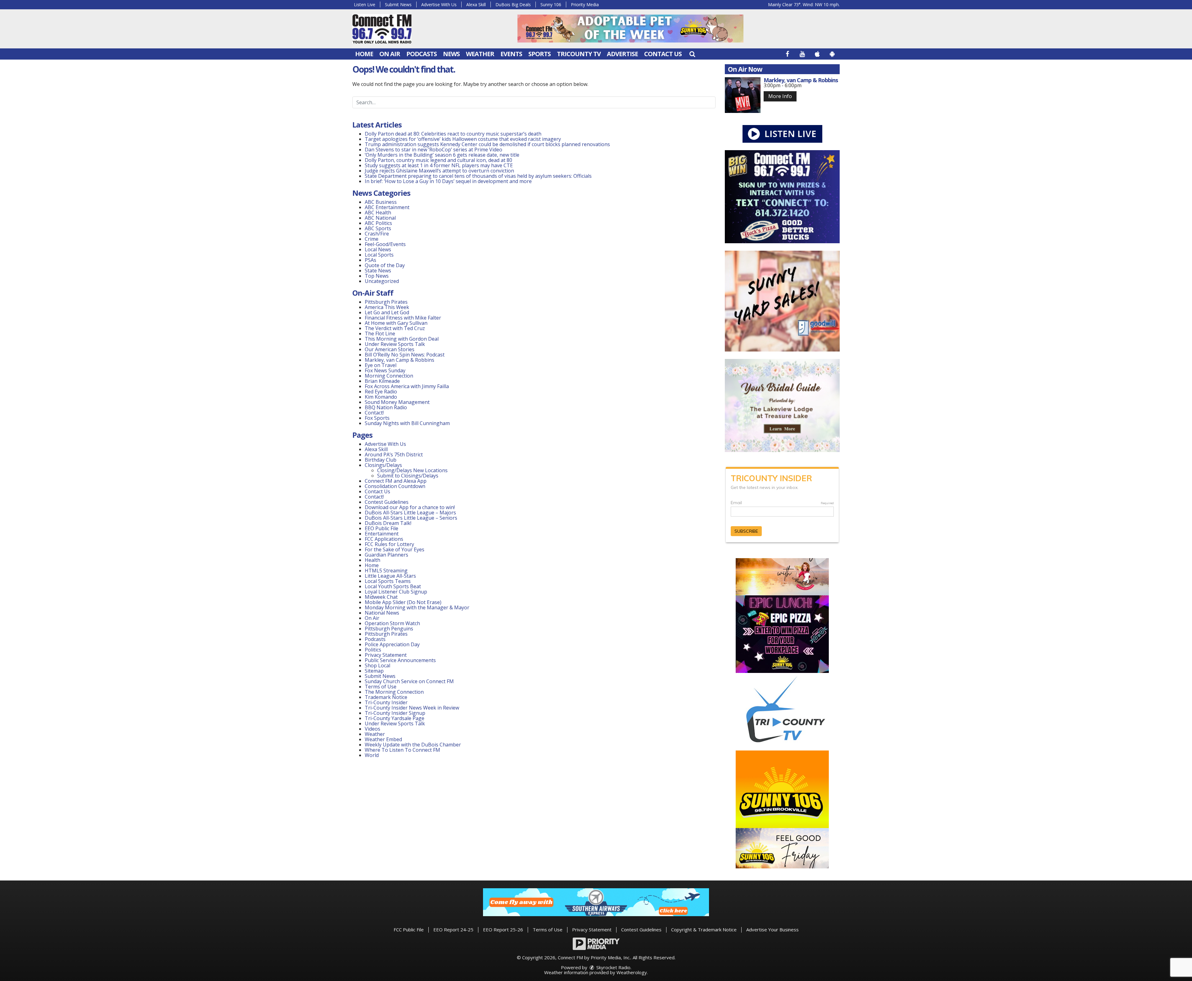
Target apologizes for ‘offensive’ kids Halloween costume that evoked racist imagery (463, 139)
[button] (692, 54)
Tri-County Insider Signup (395, 713)
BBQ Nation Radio (386, 407)
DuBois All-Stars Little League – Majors (410, 512)
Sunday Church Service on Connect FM (409, 681)
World (372, 755)
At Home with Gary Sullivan (396, 323)
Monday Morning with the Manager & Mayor (417, 607)
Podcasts (421, 54)
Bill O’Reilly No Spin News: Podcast (405, 354)
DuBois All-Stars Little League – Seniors (411, 517)
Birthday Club (380, 459)
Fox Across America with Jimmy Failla (407, 386)
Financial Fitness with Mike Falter (403, 317)
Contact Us (663, 54)
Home (364, 54)
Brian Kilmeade (382, 381)
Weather (480, 54)
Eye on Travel (380, 365)
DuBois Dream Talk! (388, 523)
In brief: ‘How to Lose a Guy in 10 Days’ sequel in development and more (448, 181)
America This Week (387, 307)
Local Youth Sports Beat (393, 586)
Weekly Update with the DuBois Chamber (413, 744)
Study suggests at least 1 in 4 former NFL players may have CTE (439, 165)
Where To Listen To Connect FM (402, 749)
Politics (373, 649)
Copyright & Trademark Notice (704, 929)
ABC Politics (378, 223)
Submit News (398, 4)
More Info (780, 96)
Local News (378, 249)
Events (511, 54)
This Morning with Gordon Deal (402, 338)
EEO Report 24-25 (453, 929)
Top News (377, 275)
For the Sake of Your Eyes (394, 549)
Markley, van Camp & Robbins (399, 359)
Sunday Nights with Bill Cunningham (407, 423)
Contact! (374, 412)
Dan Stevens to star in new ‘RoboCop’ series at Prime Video (433, 149)
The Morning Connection (394, 691)
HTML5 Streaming (386, 570)
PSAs (370, 260)
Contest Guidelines (387, 502)
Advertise (622, 54)
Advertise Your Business (772, 929)
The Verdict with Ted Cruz (395, 328)
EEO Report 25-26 (503, 929)
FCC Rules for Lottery (389, 544)
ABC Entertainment (387, 207)
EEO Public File (381, 528)
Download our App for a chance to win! (410, 507)
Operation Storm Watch (392, 623)
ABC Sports (378, 228)
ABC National (380, 217)
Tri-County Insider (386, 702)
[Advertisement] (630, 29)
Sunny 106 (550, 4)
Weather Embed (383, 739)
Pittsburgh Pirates (386, 301)
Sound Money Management (397, 402)
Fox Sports (377, 417)
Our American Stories (389, 349)
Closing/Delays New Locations (412, 470)
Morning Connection (389, 375)
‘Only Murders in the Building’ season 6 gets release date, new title (442, 154)
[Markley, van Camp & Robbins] (743, 95)
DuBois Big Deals (513, 4)
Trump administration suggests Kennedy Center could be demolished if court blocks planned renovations (487, 144)
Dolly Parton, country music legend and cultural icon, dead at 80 (438, 160)
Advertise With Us (439, 4)
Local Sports (379, 254)
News (451, 54)
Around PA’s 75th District (394, 454)
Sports (539, 54)
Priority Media (585, 4)
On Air (389, 54)
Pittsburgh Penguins (389, 628)
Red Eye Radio (381, 391)
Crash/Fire (377, 233)
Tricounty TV (579, 54)
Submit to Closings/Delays (407, 475)
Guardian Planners (386, 554)
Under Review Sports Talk (395, 344)
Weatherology (631, 972)
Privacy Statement (386, 655)
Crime (371, 238)
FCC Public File (409, 929)
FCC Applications (384, 538)
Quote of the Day (385, 265)
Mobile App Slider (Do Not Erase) (403, 602)
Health (372, 560)
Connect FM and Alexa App (396, 480)
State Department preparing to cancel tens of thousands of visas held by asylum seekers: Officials (478, 175)
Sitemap (374, 670)
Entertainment (382, 533)
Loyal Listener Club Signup (396, 591)
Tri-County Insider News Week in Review (412, 707)
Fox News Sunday (385, 370)
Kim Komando (381, 396)
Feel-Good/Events (385, 244)
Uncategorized (382, 281)
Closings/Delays (383, 465)
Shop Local (377, 665)
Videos (372, 728)
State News (378, 270)
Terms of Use (380, 686)
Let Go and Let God (387, 312)
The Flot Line (380, 333)
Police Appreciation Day (392, 644)
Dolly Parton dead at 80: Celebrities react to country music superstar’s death (453, 133)
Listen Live (364, 4)
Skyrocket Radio (612, 967)
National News (382, 612)
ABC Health (378, 212)
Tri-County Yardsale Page (394, 718)
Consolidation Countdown (395, 486)
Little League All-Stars (390, 575)
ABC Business (381, 202)
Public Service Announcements (400, 660)
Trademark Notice (386, 697)
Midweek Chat (381, 597)
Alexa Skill (476, 4)
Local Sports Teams (388, 581)
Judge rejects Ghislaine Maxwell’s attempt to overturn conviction (439, 170)
